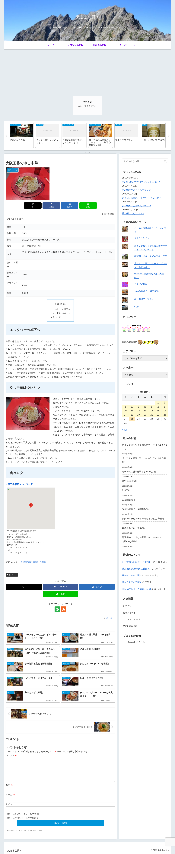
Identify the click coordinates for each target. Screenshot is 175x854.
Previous (6, 135)
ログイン (127, 606)
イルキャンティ (142, 238)
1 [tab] (85, 152)
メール (10, 795)
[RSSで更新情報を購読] (63, 609)
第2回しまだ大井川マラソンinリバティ (141, 182)
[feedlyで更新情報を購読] (57, 609)
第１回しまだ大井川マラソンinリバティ (141, 198)
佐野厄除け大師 (129, 481)
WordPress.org (130, 626)
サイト (9, 804)
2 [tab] (89, 152)
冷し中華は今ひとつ (61, 313)
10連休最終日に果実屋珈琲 (147, 291)
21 (151, 415)
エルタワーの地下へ (61, 309)
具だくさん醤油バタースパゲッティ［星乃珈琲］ (144, 460)
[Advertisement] (87, 70)
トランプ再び (140, 284)
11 (132, 411)
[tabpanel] (21, 135)
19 (138, 415)
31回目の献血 (128, 500)
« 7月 (124, 430)
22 (158, 415)
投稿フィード (129, 613)
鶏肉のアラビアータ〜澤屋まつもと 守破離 (143, 518)
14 (151, 411)
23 (165, 415)
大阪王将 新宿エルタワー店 (19, 484)
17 (125, 415)
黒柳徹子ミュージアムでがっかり (150, 256)
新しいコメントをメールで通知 (23, 814)
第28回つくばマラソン (133, 213)
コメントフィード (131, 619)
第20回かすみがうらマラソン (136, 190)
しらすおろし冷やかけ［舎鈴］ (137, 562)
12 (138, 411)
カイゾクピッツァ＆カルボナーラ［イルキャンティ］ (145, 447)
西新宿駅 (43, 562)
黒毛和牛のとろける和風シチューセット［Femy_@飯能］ (141, 539)
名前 (9, 785)
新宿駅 (35, 562)
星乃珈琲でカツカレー (145, 299)
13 (145, 411)
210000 (125, 490)
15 (158, 411)
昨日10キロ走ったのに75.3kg (136, 589)
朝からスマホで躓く (132, 575)
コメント (11, 755)
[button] (165, 161)
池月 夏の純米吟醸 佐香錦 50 (136, 569)
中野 (136, 307)
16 (165, 411)
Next (168, 135)
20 (145, 415)
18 (132, 415)
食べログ (56, 317)
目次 (57, 304)
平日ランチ (13, 575)
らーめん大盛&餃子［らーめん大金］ (140, 471)
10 (125, 411)
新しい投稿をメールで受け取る (23, 818)
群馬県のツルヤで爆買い (134, 528)
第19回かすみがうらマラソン (136, 205)
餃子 (20, 562)
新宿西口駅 (27, 562)
